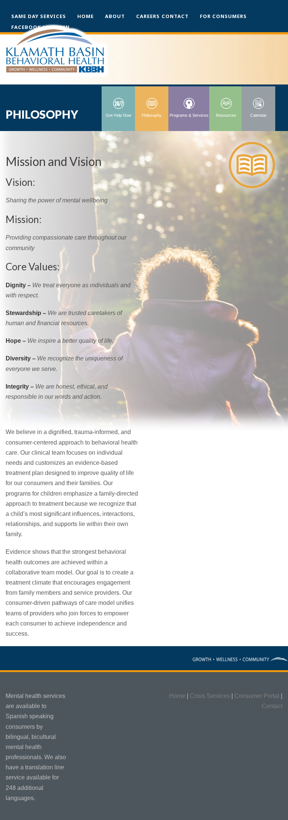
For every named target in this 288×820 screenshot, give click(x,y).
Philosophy (152, 115)
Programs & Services (189, 115)
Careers (148, 16)
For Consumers (223, 16)
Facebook (26, 27)
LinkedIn (56, 27)
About (115, 16)
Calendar (258, 115)
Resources (226, 115)
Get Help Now (118, 115)
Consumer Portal (256, 696)
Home (85, 16)
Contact (175, 16)
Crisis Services (210, 696)
